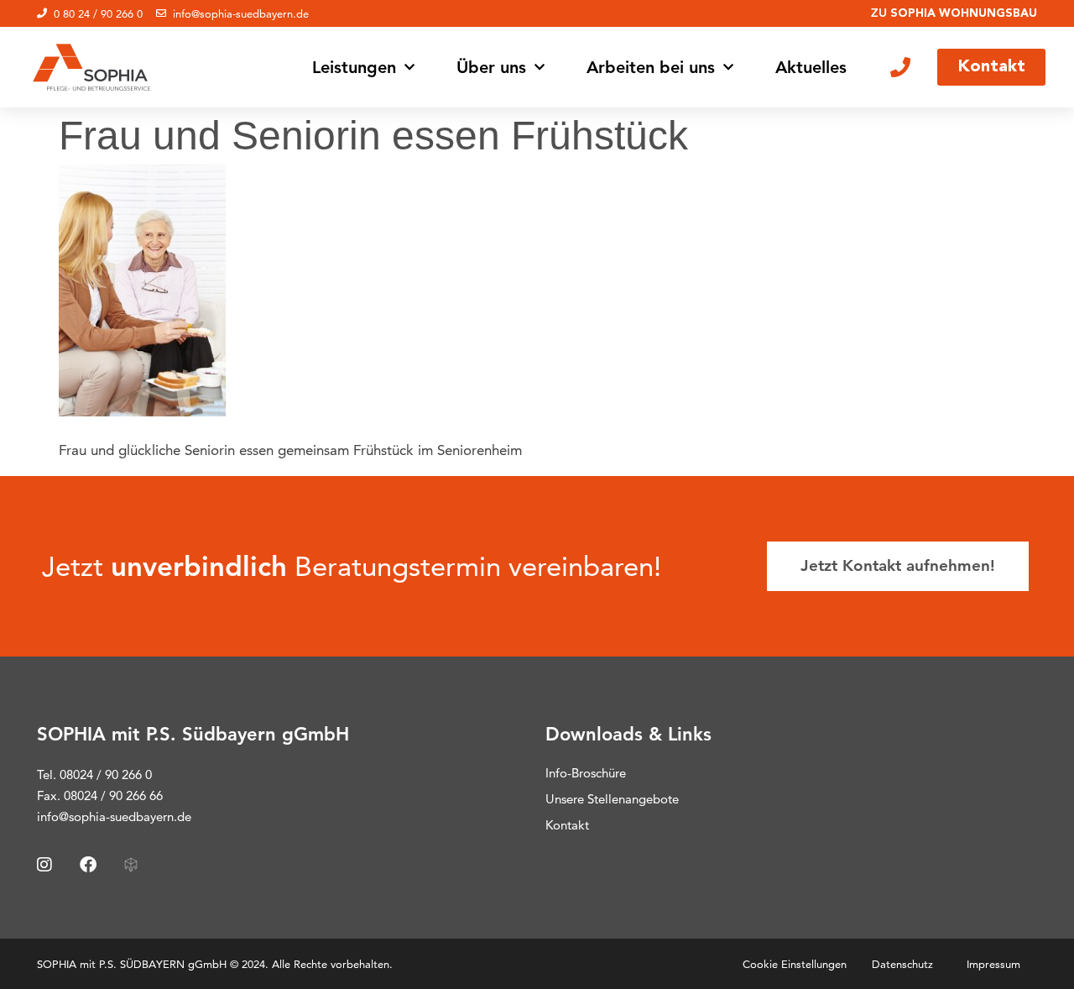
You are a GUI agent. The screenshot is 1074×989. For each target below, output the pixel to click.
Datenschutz (902, 964)
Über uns (491, 67)
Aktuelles (811, 67)
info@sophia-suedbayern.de (114, 816)
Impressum (993, 964)
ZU (954, 12)
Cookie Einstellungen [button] (795, 964)
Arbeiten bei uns (651, 67)
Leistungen (354, 67)
